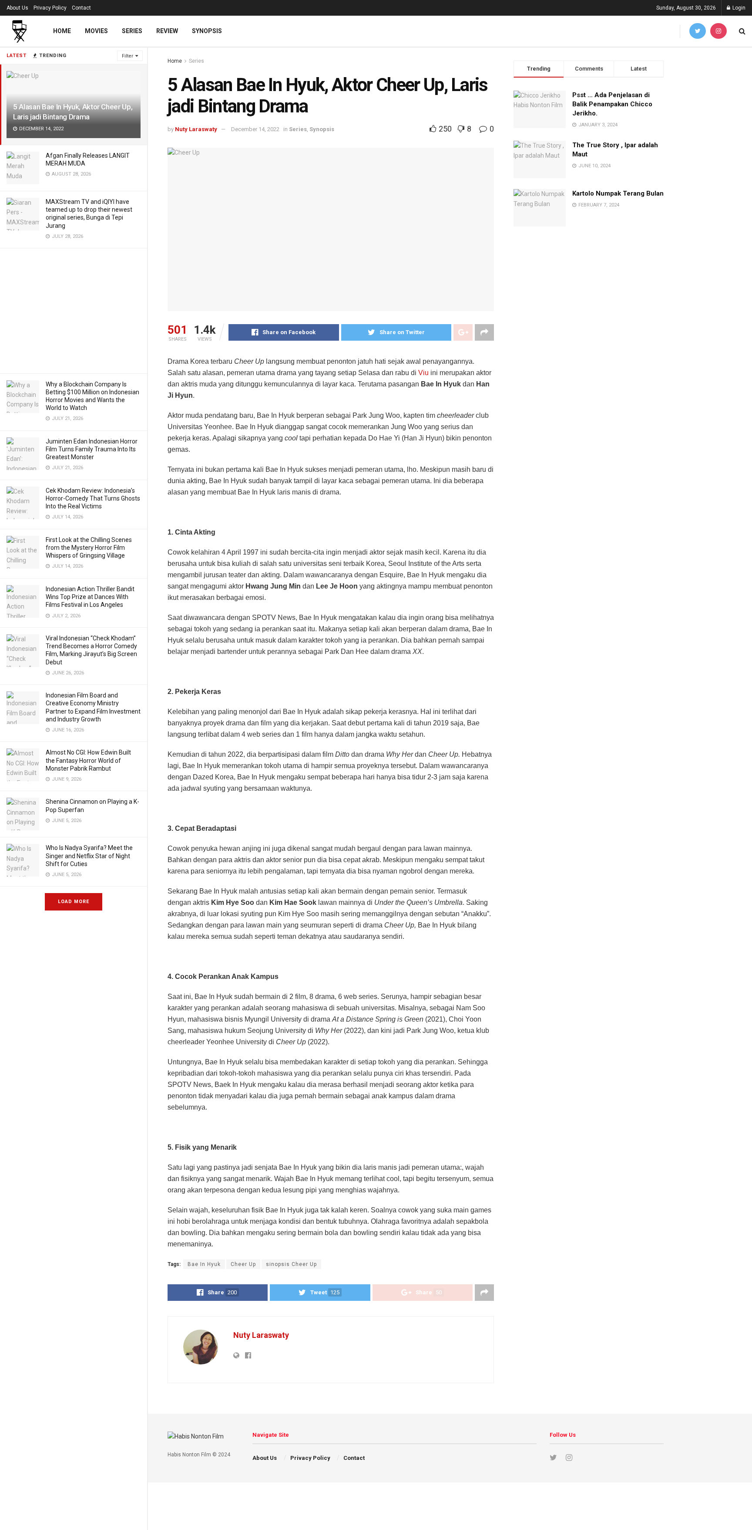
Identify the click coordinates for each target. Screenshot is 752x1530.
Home (62, 30)
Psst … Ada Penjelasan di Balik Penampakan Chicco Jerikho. (612, 104)
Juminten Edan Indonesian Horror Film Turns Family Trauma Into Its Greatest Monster (92, 449)
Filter (127, 56)
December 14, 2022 (255, 129)
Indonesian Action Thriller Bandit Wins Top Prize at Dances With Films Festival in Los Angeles (90, 597)
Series (132, 30)
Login (738, 8)
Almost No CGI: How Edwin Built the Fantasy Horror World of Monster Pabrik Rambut (88, 760)
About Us (17, 8)
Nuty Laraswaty (196, 129)
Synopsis (207, 30)
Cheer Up (243, 1264)
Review (167, 30)
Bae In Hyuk (204, 1264)
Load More (73, 901)
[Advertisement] (73, 309)
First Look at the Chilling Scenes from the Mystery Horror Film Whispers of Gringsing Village (89, 547)
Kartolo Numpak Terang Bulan (618, 193)
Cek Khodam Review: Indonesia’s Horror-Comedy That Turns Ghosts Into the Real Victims (93, 498)
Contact (81, 8)
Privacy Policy (50, 8)
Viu (423, 372)
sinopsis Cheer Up (291, 1264)
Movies (96, 30)
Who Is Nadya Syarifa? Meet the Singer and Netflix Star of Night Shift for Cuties (89, 855)
